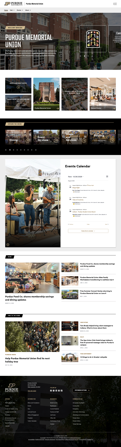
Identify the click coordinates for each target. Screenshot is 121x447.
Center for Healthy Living (11, 409)
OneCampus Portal (55, 421)
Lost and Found (32, 412)
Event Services (43, 138)
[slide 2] (88, 55)
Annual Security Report (78, 403)
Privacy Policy (82, 439)
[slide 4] (20, 149)
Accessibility (31, 439)
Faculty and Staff (54, 412)
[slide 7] (31, 149)
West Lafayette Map (10, 403)
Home (6, 10)
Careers (7, 406)
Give (29, 409)
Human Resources (10, 423)
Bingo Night (76, 188)
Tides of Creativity (78, 200)
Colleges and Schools (10, 412)
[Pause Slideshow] (8, 244)
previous (80, 56)
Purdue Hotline (76, 421)
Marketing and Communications (81, 415)
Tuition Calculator (32, 421)
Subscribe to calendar (87, 231)
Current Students (54, 409)
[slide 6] (28, 149)
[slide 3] (17, 149)
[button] (74, 94)
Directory (7, 415)
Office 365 (52, 418)
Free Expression (60, 439)
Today (88, 224)
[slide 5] (24, 149)
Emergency (75, 409)
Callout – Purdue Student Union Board (84, 212)
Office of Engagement (33, 415)
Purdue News (76, 418)
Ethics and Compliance (33, 403)
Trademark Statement (75, 438)
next (92, 56)
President (30, 418)
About (27, 10)
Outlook (52, 424)
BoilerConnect (53, 403)
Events (19, 10)
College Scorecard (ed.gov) (71, 439)
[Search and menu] (115, 4)
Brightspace (53, 406)
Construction (76, 406)
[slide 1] (84, 55)
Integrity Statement (50, 439)
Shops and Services (71, 137)
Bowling (99, 135)
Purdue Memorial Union (34, 3)
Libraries (7, 426)
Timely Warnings (77, 424)
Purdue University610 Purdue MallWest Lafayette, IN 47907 (34, 385)
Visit (11, 10)
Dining (13, 140)
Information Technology (79, 412)
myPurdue (52, 415)
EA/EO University (39, 439)
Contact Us (90, 439)
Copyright (42, 438)
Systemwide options (81, 390)
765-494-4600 (32, 391)
